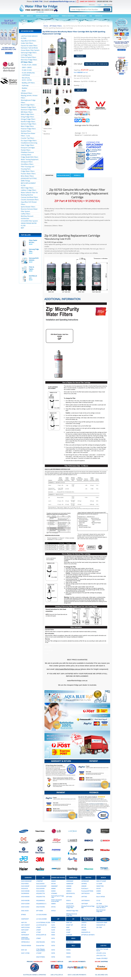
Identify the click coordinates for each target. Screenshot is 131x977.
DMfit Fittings (25, 181)
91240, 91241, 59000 (29, 65)
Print (45, 131)
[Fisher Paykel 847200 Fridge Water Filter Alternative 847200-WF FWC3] (24, 243)
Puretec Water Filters (28, 174)
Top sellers (26, 235)
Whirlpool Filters (26, 93)
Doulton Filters (26, 131)
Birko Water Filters (27, 176)
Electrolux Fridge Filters (29, 60)
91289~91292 (27, 70)
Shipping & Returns (42, 16)
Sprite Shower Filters (28, 207)
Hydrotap (25, 85)
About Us (30, 16)
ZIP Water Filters (26, 62)
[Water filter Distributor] (38, 7)
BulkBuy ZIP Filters (28, 83)
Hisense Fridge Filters (28, 129)
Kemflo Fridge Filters (28, 121)
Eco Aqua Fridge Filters (29, 140)
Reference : (77, 81)
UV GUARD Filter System (29, 221)
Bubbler (24, 88)
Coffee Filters (25, 214)
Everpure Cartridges (28, 148)
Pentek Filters (25, 150)
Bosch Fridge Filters (27, 105)
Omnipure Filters (27, 162)
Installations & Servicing (29, 143)
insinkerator (25, 218)
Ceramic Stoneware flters (29, 200)
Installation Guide (63, 175)
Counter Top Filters (27, 138)
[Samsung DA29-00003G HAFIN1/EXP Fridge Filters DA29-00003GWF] (24, 261)
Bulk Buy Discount (27, 216)
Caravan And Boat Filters (29, 197)
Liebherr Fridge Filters (28, 190)
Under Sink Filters (27, 43)
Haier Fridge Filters (27, 145)
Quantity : (77, 85)
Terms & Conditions (68, 16)
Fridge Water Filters (27, 171)
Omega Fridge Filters (28, 119)
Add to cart (80, 90)
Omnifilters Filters (27, 164)
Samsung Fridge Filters (29, 53)
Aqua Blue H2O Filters (28, 41)
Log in (99, 4)
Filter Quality (81, 16)
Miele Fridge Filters (27, 114)
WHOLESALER (55, 16)
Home (22, 16)
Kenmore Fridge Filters (29, 110)
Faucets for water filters (29, 45)
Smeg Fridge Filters (27, 117)
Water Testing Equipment (29, 159)
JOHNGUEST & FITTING (29, 178)
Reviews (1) (77, 175)
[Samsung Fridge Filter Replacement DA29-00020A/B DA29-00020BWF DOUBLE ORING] (24, 252)
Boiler (24, 91)
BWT (22, 228)
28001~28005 (27, 67)
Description (49, 175)
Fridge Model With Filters (29, 157)
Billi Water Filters (27, 112)
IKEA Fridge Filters (27, 188)
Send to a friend (47, 128)
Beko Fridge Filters (27, 126)
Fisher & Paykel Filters (28, 57)
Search (106, 10)
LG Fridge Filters (26, 55)
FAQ (90, 16)
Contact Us (98, 16)
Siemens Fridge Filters (28, 124)
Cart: (105, 5)
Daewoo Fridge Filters (28, 107)
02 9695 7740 (37, 1)
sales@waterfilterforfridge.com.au (62, 1)
